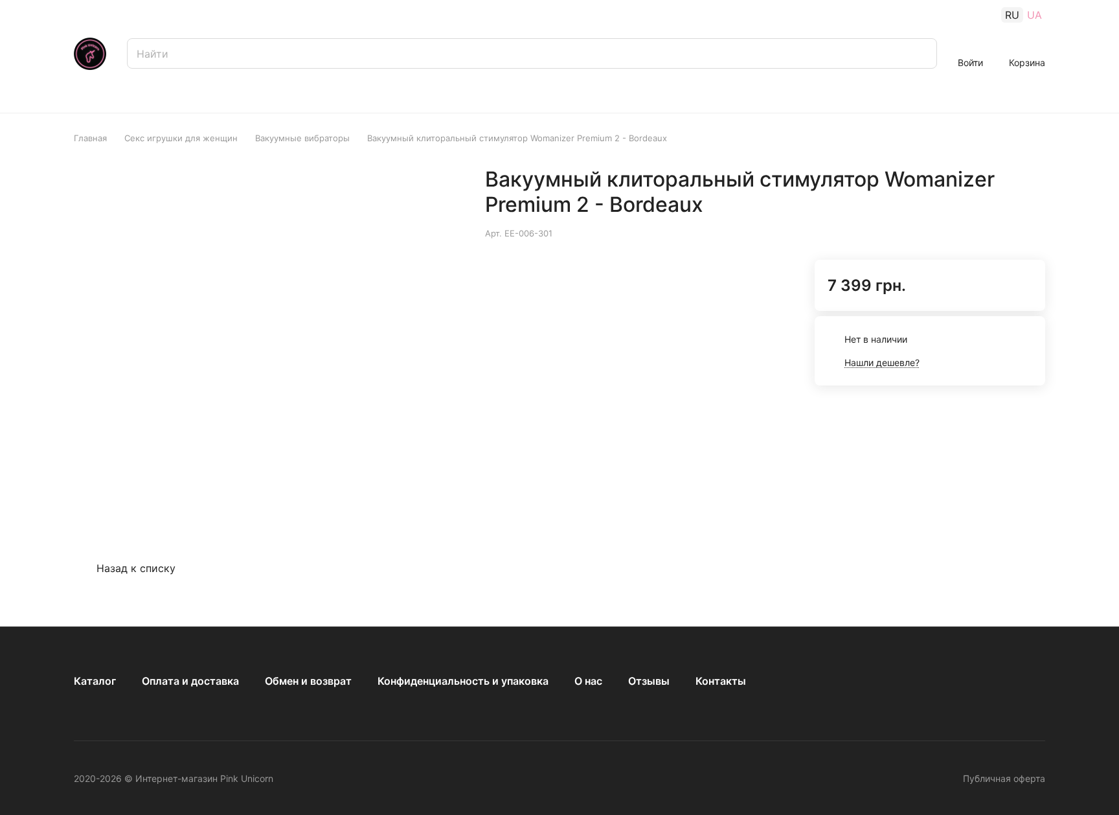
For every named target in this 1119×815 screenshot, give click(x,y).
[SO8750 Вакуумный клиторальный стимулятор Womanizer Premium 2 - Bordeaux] (456, 334)
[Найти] (921, 53)
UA (1034, 14)
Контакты (720, 680)
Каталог (95, 680)
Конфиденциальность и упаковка (463, 680)
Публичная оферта (1004, 778)
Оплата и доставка (190, 680)
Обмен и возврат (308, 680)
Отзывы (649, 680)
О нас (588, 680)
